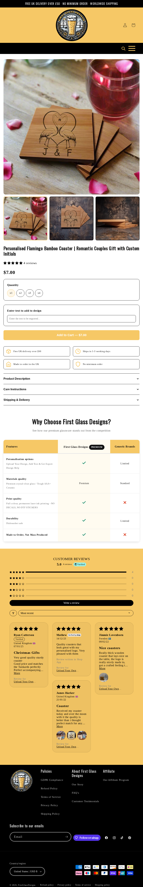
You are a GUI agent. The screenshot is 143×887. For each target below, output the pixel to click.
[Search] (123, 48)
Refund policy (47, 885)
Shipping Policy (50, 813)
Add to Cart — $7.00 (71, 335)
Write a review (71, 602)
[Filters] (13, 613)
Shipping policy (102, 885)
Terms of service (83, 885)
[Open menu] (132, 48)
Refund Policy (49, 788)
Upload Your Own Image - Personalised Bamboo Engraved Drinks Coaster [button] (25, 681)
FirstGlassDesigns (27, 885)
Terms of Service (51, 796)
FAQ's (75, 792)
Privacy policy (64, 885)
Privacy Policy (49, 805)
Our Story (78, 784)
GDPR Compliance (52, 779)
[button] (133, 25)
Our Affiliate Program (116, 779)
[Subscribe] (66, 837)
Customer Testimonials (85, 801)
